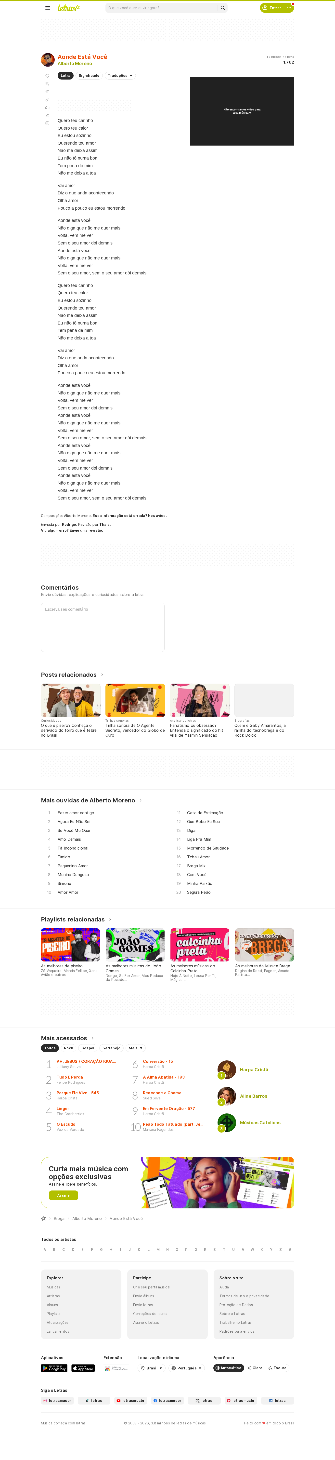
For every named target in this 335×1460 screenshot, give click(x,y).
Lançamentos (58, 1331)
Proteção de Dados (236, 1305)
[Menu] (48, 8)
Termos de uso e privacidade (244, 1296)
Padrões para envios (236, 1331)
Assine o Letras (146, 1322)
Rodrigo (69, 524)
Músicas (53, 1287)
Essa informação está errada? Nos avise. (130, 516)
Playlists (54, 1313)
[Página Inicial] (43, 1218)
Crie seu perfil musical (151, 1287)
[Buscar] (223, 8)
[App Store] (83, 1368)
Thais (104, 524)
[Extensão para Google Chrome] (116, 1368)
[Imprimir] (47, 107)
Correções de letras (150, 1313)
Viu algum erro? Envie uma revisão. (72, 530)
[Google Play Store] (54, 1368)
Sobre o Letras (232, 1313)
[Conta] (289, 8)
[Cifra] (47, 99)
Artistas (53, 1296)
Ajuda (224, 1287)
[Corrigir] (47, 115)
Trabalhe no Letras (235, 1322)
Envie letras (143, 1305)
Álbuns (52, 1305)
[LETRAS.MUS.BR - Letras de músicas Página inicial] (69, 8)
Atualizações (58, 1322)
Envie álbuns (143, 1296)
